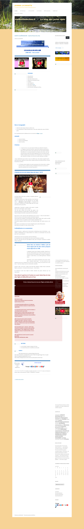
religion (18, 372)
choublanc (27, 370)
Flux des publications (58, 492)
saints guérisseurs (23, 372)
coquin (68, 419)
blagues (57, 418)
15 (65, 471)
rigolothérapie (58, 435)
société (61, 436)
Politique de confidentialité (19, 515)
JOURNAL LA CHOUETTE (23, 5)
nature (57, 432)
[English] (59, 46)
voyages (66, 439)
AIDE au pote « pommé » (19, 13)
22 (65, 473)
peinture (63, 432)
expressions (58, 425)
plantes (67, 432)
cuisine (60, 420)
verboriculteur (57, 439)
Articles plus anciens (19, 379)
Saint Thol (34, 370)
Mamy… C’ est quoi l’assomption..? (61, 284)
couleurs (56, 420)
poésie (57, 434)
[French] (57, 46)
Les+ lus (56, 429)
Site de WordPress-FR (58, 495)
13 (61, 471)
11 (57, 471)
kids (62, 428)
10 (55, 471)
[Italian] (60, 46)
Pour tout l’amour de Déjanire (60, 276)
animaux (58, 416)
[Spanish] (56, 46)
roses (41, 133)
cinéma (60, 419)
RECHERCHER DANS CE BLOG (60, 35)
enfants (62, 423)
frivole (59, 426)
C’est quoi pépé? (31, 10)
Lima (34, 84)
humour (58, 428)
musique (66, 431)
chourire (57, 419)
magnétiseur (59, 431)
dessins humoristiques (62, 422)
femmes (47, 370)
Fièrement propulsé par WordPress (29, 515)
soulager (28, 372)
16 (67, 471)
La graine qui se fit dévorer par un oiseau (62, 271)
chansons (64, 417)
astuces (64, 416)
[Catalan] (55, 46)
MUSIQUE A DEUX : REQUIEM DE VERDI (61, 283)
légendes (63, 429)
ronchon (64, 435)
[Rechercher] (67, 37)
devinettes (57, 423)
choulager (31, 370)
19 (59, 473)
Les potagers (39, 10)
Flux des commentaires (59, 494)
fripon (56, 426)
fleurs (38, 133)
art (45, 370)
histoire (63, 426)
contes (64, 419)
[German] (62, 46)
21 (63, 473)
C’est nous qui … (23, 10)
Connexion (57, 491)
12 (59, 471)
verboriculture (62, 439)
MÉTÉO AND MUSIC (47, 10)
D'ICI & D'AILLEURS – (58, 445)
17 (55, 473)
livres (59, 429)
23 (67, 473)
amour (43, 370)
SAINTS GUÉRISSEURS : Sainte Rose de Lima (27, 36)
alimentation (57, 414)
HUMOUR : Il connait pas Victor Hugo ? (61, 272)
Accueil (16, 10)
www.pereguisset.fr (58, 162)
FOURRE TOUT (55, 10)
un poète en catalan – (58, 451)
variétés (64, 437)
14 (63, 471)
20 (61, 473)
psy (60, 434)
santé (56, 436)
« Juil (56, 477)
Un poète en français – (59, 448)
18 (57, 473)
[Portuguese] (61, 46)
